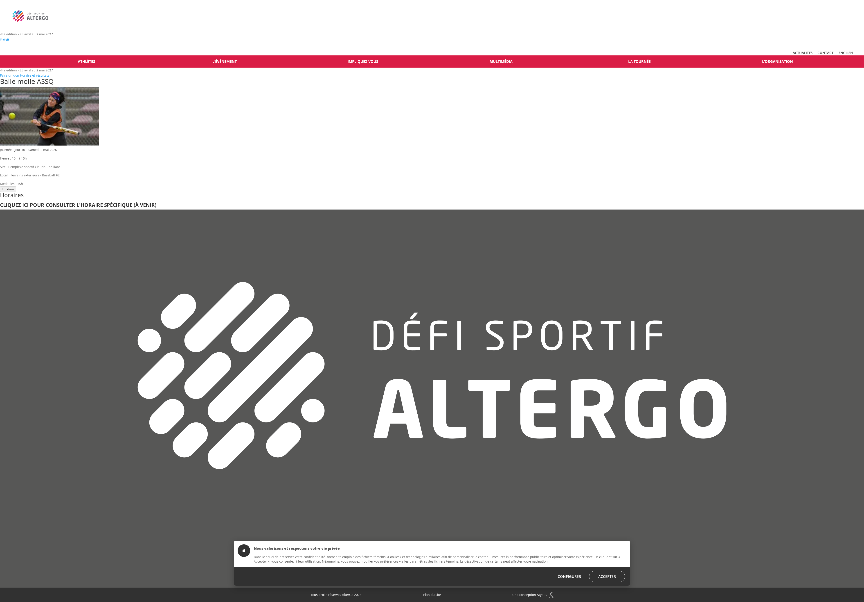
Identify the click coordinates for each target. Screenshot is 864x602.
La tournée (639, 61)
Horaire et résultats (34, 75)
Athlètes (86, 61)
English (846, 52)
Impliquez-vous (363, 61)
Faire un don (9, 75)
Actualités (802, 52)
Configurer (569, 576)
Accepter (607, 576)
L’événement (224, 61)
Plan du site (432, 595)
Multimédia (501, 61)
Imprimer (8, 189)
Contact (825, 52)
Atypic (541, 595)
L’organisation (777, 61)
